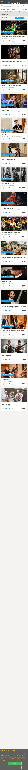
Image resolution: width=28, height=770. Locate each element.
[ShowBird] (14, 2)
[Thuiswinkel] (26, 9)
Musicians (22, 12)
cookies (7, 752)
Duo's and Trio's (6, 12)
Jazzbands (13, 12)
